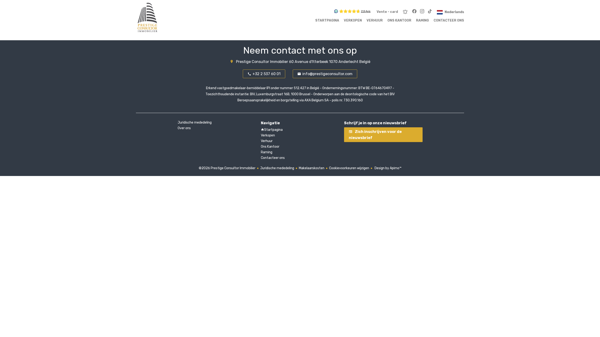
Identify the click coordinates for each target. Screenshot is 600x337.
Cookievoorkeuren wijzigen (349, 168)
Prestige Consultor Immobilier (262, 61)
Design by (387, 168)
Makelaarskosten (311, 168)
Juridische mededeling (277, 168)
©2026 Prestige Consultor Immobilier (227, 168)
